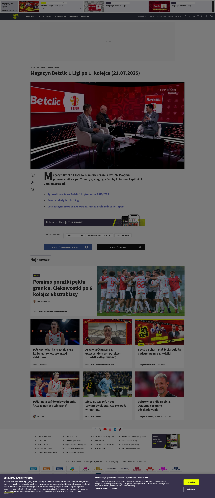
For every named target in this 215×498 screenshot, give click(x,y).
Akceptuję (191, 482)
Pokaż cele (191, 489)
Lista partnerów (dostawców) (106, 488)
